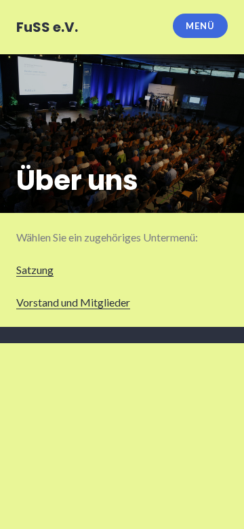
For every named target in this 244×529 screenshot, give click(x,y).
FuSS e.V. (47, 27)
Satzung (35, 269)
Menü (200, 25)
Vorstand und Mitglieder (73, 302)
